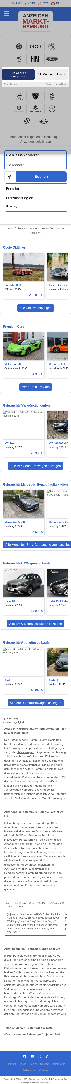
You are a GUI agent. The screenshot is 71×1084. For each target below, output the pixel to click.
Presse (22, 1064)
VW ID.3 (9, 442)
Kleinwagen (16, 748)
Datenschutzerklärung (56, 84)
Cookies (43, 1070)
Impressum (59, 1064)
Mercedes (35, 835)
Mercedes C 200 (15, 521)
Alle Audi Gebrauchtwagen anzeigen (35, 703)
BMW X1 (9, 601)
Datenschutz (29, 1070)
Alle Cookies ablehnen (52, 74)
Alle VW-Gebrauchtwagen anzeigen (35, 466)
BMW (19, 835)
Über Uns (45, 1064)
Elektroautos (53, 756)
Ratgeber (11, 1064)
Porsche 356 (12, 285)
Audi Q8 (9, 680)
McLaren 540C (13, 364)
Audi (11, 835)
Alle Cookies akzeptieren (18, 74)
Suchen (41, 177)
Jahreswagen (25, 752)
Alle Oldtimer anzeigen (35, 308)
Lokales (33, 1064)
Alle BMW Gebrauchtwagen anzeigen (35, 623)
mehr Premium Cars (35, 387)
